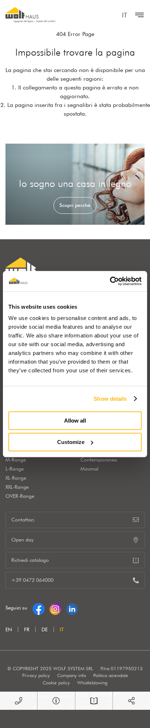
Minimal (89, 469)
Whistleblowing (92, 682)
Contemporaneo (98, 460)
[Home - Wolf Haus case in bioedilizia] (30, 15)
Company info (71, 675)
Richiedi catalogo (30, 560)
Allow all (75, 420)
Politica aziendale (110, 675)
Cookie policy (56, 682)
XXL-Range (17, 487)
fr (26, 629)
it (124, 15)
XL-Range (15, 478)
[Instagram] (55, 607)
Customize (70, 442)
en (8, 629)
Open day (22, 540)
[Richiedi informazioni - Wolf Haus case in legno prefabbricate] (56, 701)
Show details (110, 399)
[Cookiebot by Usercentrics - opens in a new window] (110, 281)
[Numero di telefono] (18, 701)
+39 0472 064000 (32, 580)
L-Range (14, 469)
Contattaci (22, 520)
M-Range (15, 460)
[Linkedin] (72, 607)
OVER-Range (19, 496)
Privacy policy (36, 675)
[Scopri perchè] (75, 184)
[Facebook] (38, 607)
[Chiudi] (138, 15)
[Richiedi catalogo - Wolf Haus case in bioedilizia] (93, 701)
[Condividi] (131, 701)
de (45, 629)
